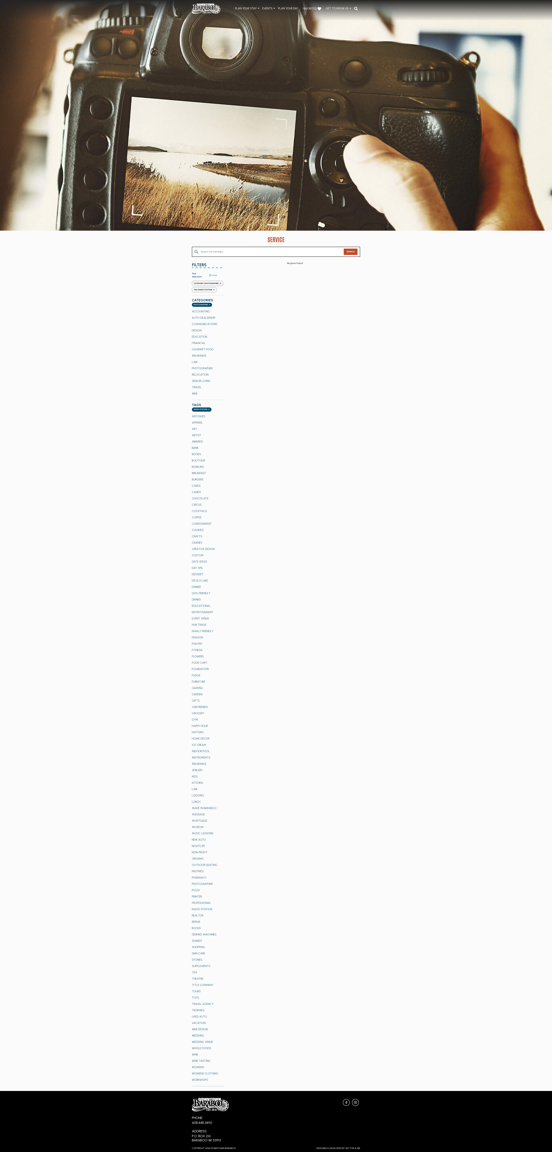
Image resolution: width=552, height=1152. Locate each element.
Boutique (198, 460)
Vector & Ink (352, 1148)
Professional (201, 902)
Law (195, 361)
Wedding (198, 1035)
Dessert (197, 574)
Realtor (197, 915)
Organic (198, 858)
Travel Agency (202, 1003)
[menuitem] (356, 8)
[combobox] (202, 305)
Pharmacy (199, 877)
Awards (197, 441)
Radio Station (202, 909)
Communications (204, 324)
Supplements (201, 966)
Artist (196, 435)
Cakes (196, 485)
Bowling (198, 466)
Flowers (198, 656)
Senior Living (201, 380)
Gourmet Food (202, 349)
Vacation (199, 1022)
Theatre (197, 978)
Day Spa (197, 567)
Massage (198, 814)
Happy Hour (200, 725)
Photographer (202, 368)
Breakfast (199, 473)
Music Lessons (202, 833)
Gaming (197, 688)
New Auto (199, 839)
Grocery (198, 713)
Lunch (196, 801)
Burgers (197, 479)
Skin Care (198, 953)
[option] (208, 311)
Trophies (198, 1010)
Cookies (198, 530)
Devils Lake (200, 580)
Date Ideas (199, 561)
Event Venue (200, 618)
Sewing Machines (204, 934)
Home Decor (200, 738)
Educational (201, 605)
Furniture (198, 681)
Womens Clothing (205, 1073)
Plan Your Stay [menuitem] (246, 8)
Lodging (198, 795)
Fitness (197, 650)
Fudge (196, 675)
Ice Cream (199, 744)
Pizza (196, 890)
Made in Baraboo (204, 808)
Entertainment (202, 612)
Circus (197, 504)
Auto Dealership (203, 317)
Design (197, 330)
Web (194, 393)
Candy (196, 492)
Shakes (197, 940)
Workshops (200, 1079)
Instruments (201, 757)
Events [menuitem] (267, 8)
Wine (195, 1054)
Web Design (200, 1029)
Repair (196, 921)
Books (196, 454)
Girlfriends (200, 706)
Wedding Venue (202, 1041)
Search (351, 251)
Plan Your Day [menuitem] (288, 8)
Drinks (196, 599)
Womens (198, 1067)
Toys (195, 997)
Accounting (201, 311)
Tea (194, 972)
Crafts (197, 536)
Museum (198, 827)
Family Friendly (202, 631)
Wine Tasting (201, 1060)
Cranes (197, 542)
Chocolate (200, 498)
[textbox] (202, 305)
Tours (196, 991)
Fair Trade (199, 624)
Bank (195, 447)
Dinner (196, 586)
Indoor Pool (201, 751)
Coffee (197, 517)
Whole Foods (201, 1048)
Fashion (197, 637)
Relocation (200, 374)
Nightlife (198, 846)
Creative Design (203, 548)
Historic (198, 732)
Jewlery (197, 770)
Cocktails (199, 511)
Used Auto (199, 1016)
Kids (195, 776)
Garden (197, 694)
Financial (199, 343)
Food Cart (199, 662)
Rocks (196, 928)
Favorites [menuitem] (310, 8)
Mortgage (199, 820)
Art (194, 428)
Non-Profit (200, 852)
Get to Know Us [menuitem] (337, 8)
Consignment (202, 523)
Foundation (200, 669)
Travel (197, 387)
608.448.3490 (202, 1123)
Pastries (198, 871)
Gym (195, 719)
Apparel (197, 422)
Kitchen (197, 782)
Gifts (196, 700)
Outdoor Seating (204, 864)
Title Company (202, 985)
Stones (197, 959)
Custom (198, 555)
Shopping (198, 947)
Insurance (199, 355)
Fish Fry (197, 643)
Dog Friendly (201, 593)
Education (199, 336)
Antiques (198, 416)
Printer (197, 896)
